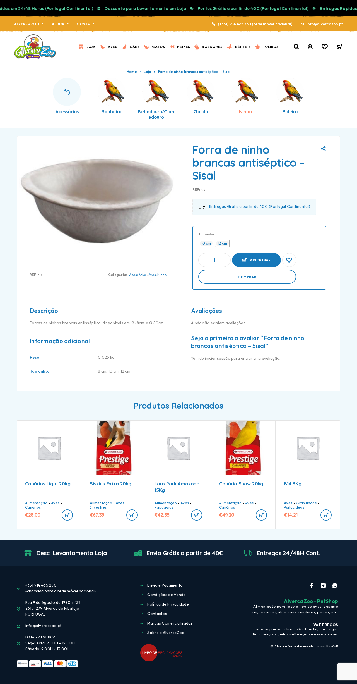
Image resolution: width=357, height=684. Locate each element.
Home (132, 71)
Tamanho (206, 234)
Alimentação (36, 503)
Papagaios (164, 507)
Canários (33, 507)
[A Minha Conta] (310, 47)
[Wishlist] (324, 47)
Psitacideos (294, 507)
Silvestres (98, 507)
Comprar (247, 277)
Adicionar (260, 257)
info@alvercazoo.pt (325, 24)
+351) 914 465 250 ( (236, 24)
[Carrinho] (339, 47)
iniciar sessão (217, 358)
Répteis (242, 47)
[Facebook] (311, 586)
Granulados (306, 503)
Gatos (158, 47)
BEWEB (332, 646)
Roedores (212, 47)
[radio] (206, 243)
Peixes (183, 47)
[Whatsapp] (335, 586)
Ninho (162, 275)
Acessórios (138, 275)
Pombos (270, 47)
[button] (67, 515)
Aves (112, 47)
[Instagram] (323, 586)
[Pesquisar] (296, 47)
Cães (135, 47)
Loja (91, 47)
